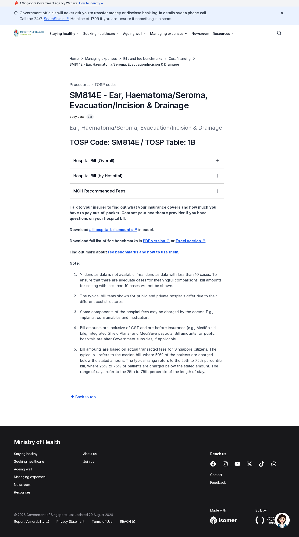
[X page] (249, 464)
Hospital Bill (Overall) (93, 160)
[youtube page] (237, 464)
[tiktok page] (261, 464)
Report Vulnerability (29, 521)
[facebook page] (213, 464)
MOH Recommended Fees (99, 190)
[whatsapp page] (274, 464)
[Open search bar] (279, 33)
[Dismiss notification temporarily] (282, 13)
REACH (125, 521)
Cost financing (180, 58)
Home (74, 58)
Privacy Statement (70, 521)
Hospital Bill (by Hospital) (98, 175)
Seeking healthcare (29, 461)
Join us (88, 461)
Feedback (218, 482)
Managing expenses (101, 58)
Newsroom (200, 34)
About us (90, 454)
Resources (22, 492)
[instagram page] (225, 464)
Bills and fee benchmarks (142, 58)
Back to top (85, 397)
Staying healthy (26, 454)
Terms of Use (102, 521)
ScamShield (54, 18)
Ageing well (23, 469)
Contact (216, 475)
